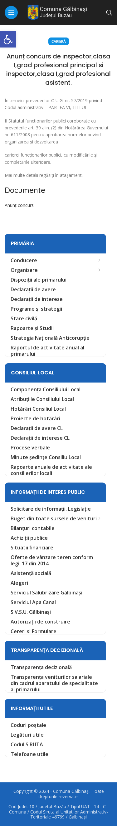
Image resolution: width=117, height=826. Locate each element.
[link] (8, 39)
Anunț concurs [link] (19, 205)
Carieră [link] (58, 41)
